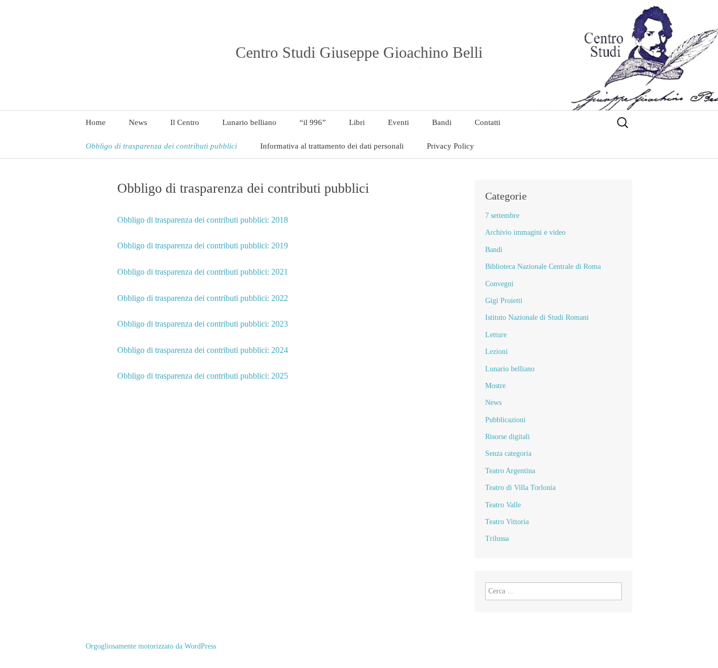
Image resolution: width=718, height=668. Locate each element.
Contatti (487, 122)
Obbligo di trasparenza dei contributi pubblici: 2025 (202, 375)
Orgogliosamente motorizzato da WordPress (151, 646)
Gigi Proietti (503, 301)
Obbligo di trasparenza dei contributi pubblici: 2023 (202, 323)
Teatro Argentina (510, 471)
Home (96, 122)
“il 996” (313, 122)
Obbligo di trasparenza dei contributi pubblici (161, 146)
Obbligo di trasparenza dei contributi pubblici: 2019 (202, 245)
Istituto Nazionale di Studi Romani (537, 317)
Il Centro (184, 122)
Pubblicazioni (505, 420)
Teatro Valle (503, 505)
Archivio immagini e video (525, 232)
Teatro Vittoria (507, 522)
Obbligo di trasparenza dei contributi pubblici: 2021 (202, 271)
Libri (357, 122)
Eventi (398, 122)
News (138, 122)
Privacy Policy (450, 146)
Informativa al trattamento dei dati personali (332, 146)
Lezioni (496, 352)
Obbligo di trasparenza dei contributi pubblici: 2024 (202, 350)
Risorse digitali (507, 437)
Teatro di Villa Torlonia (520, 488)
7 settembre (502, 216)
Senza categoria (508, 453)
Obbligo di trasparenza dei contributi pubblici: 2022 (202, 298)
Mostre (495, 386)
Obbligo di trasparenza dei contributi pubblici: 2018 (202, 219)
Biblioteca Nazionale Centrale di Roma (543, 266)
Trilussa (497, 538)
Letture (496, 335)
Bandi (442, 122)
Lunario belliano (249, 122)
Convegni (499, 284)
